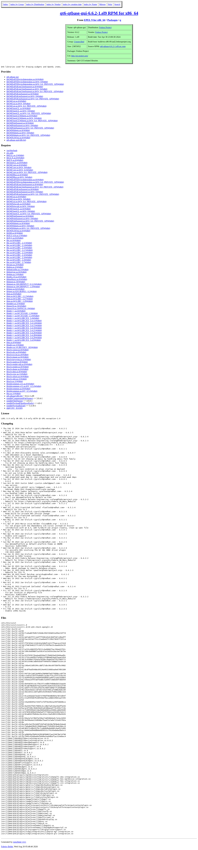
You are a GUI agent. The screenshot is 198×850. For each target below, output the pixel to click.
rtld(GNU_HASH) (14, 408)
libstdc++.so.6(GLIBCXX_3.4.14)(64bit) (24, 323)
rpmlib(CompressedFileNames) (19, 398)
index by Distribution (35, 4)
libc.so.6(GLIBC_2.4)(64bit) (18, 260)
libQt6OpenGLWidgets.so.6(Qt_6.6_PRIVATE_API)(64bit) (32, 120)
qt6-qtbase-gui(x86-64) (16, 140)
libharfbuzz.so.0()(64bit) (16, 279)
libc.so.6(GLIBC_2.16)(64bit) (19, 248)
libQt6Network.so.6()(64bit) (18, 204)
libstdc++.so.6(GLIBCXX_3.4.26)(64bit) (24, 333)
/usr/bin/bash (11, 150)
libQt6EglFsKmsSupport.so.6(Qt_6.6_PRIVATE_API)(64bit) (32, 99)
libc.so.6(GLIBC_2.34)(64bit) (19, 257)
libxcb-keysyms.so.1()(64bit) (18, 359)
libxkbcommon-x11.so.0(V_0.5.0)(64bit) (23, 386)
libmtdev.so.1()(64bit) (15, 303)
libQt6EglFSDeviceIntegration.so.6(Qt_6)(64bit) (27, 82)
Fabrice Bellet (7, 846)
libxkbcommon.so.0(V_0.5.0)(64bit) (21, 391)
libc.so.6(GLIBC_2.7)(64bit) (18, 262)
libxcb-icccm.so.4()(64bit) (17, 355)
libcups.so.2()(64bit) (15, 265)
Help (110, 4)
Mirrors (102, 4)
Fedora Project (105, 27)
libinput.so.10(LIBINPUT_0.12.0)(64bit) (23, 284)
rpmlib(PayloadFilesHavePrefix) (20, 403)
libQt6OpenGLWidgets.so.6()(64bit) (21, 116)
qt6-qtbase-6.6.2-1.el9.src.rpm (113, 46)
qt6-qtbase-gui (12, 77)
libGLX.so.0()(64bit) (15, 158)
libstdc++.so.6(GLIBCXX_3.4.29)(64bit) (24, 337)
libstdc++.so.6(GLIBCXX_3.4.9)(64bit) (23, 340)
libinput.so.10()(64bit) (15, 282)
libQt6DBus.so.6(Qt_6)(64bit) (19, 177)
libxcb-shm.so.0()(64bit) (16, 372)
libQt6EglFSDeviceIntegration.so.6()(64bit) (25, 79)
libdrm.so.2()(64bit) (14, 267)
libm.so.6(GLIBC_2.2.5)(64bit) (19, 296)
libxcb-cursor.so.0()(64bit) (17, 350)
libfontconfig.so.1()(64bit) (17, 269)
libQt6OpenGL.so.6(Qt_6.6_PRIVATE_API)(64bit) (28, 113)
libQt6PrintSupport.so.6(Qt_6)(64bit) (22, 125)
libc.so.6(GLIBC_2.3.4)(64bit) (19, 252)
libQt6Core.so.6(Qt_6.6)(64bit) (19, 170)
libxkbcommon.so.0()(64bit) (18, 389)
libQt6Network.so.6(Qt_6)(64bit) (20, 206)
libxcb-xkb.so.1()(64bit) (16, 379)
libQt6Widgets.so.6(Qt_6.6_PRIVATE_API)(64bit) (28, 135)
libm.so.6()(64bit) (13, 294)
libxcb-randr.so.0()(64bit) (17, 362)
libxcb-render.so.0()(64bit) (17, 367)
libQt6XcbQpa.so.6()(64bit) (18, 138)
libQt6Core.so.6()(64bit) (16, 165)
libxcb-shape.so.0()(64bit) (17, 369)
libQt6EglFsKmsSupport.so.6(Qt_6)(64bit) (24, 96)
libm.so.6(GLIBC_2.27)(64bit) (19, 299)
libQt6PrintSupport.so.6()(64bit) (20, 123)
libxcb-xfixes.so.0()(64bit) (17, 376)
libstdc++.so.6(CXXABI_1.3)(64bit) (22, 313)
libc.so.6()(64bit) (13, 240)
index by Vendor (53, 4)
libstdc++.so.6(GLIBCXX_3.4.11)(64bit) (24, 320)
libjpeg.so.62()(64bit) (15, 289)
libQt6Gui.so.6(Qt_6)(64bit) (18, 103)
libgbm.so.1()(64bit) (14, 274)
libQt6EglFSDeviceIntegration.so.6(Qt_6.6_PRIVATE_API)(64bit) (35, 84)
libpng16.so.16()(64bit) (16, 306)
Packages (112, 20)
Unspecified (79, 42)
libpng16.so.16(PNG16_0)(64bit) (20, 308)
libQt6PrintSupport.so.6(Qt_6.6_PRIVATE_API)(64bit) (30, 128)
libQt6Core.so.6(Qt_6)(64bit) (18, 167)
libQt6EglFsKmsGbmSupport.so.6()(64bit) (24, 86)
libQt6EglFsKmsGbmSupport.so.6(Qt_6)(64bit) (26, 89)
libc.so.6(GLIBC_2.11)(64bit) (19, 243)
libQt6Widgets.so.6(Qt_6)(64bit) (20, 133)
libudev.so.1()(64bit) (15, 345)
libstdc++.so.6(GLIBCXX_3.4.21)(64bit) (24, 330)
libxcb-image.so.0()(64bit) (17, 357)
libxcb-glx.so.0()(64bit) (16, 352)
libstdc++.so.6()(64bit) (15, 311)
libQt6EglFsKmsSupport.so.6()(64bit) (22, 94)
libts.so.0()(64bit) (13, 342)
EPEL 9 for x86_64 (94, 20)
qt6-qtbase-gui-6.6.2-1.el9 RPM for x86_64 (99, 13)
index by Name (90, 4)
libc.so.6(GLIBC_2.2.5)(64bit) (19, 250)
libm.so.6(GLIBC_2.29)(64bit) (19, 301)
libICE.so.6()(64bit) (14, 160)
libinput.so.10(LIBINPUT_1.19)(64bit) (23, 286)
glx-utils (9, 153)
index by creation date (72, 4)
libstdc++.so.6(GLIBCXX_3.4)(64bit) (22, 318)
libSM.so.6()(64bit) (14, 233)
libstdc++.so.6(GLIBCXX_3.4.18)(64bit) (24, 328)
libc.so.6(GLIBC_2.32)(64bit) (19, 255)
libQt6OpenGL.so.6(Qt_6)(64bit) (20, 111)
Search (117, 4)
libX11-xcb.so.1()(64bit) (16, 235)
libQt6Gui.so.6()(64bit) (16, 101)
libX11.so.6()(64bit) (14, 238)
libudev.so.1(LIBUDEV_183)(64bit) (22, 347)
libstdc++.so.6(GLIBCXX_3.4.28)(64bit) (24, 335)
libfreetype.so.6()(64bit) (16, 272)
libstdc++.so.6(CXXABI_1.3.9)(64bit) (22, 316)
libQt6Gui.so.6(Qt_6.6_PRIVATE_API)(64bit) (26, 106)
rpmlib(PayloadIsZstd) (15, 406)
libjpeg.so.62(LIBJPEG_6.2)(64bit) (21, 291)
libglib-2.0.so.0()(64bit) (16, 277)
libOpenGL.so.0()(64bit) (16, 162)
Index (5, 4)
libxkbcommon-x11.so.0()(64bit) (20, 384)
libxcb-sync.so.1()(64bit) (16, 374)
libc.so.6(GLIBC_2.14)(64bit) (19, 245)
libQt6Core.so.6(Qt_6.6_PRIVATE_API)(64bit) (26, 172)
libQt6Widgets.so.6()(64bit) (18, 130)
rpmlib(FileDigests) (14, 401)
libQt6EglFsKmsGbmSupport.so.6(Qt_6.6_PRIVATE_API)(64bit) (34, 91)
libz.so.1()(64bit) (13, 393)
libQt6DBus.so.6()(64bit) (17, 175)
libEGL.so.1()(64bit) (15, 155)
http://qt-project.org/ (79, 56)
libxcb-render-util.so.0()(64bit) (19, 364)
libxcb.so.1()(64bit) (14, 381)
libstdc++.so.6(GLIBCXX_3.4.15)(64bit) (24, 325)
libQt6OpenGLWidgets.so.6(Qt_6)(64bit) (24, 118)
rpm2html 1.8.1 (19, 842)
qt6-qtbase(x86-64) (14, 396)
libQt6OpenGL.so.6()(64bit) (18, 108)
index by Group (17, 4)
